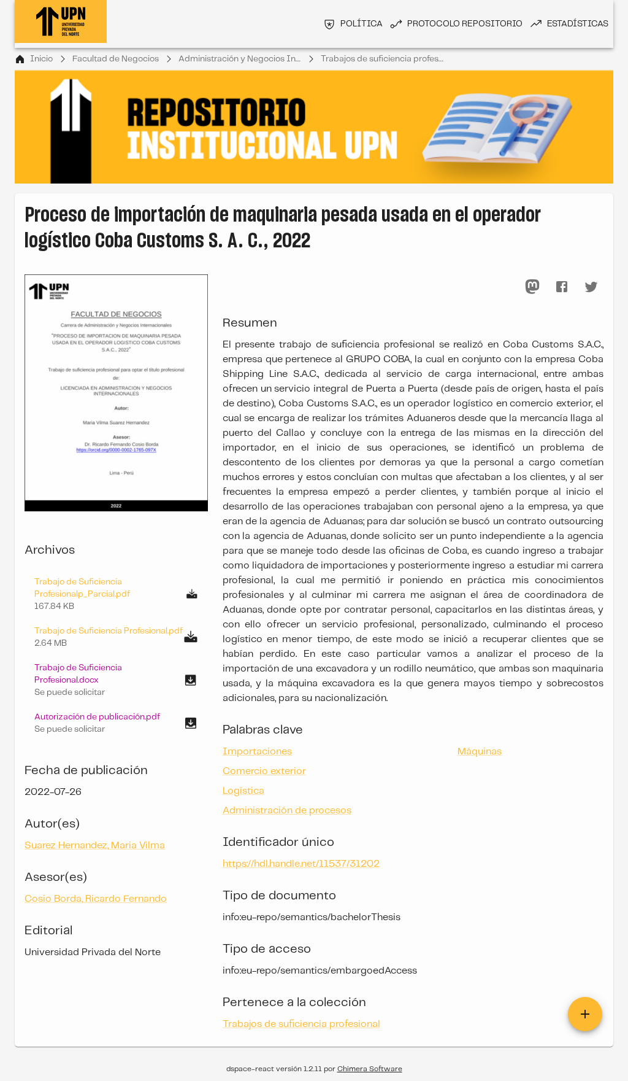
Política (361, 24)
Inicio (41, 59)
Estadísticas (577, 24)
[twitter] (591, 286)
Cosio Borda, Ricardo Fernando (96, 899)
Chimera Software (369, 1069)
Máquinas (480, 751)
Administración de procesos (287, 810)
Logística (243, 791)
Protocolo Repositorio (465, 24)
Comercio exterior (264, 771)
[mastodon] (532, 286)
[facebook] (562, 286)
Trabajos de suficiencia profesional (382, 59)
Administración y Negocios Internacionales (239, 59)
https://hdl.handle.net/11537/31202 (301, 864)
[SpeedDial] (585, 1014)
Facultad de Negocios (115, 59)
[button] (116, 680)
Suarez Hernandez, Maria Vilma (95, 845)
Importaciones (257, 751)
